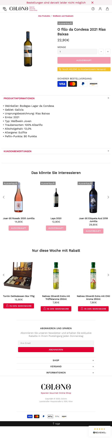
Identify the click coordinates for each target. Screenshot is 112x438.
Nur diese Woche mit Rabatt (56, 250)
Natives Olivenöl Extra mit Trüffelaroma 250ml (56, 297)
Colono (11, 8)
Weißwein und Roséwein (63, 16)
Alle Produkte (44, 16)
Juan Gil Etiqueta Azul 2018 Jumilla (93, 220)
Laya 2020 (56, 218)
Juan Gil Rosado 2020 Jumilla (18, 218)
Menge (61, 47)
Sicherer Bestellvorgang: (74, 78)
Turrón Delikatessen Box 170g (18, 296)
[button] (100, 431)
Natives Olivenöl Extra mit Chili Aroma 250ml (93, 297)
